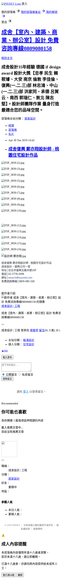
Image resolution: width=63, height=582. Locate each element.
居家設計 (30, 118)
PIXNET (16, 525)
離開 (20, 575)
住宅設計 (28, 344)
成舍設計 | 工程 (10, 306)
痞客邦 (34, 330)
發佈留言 (7, 379)
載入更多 (7, 357)
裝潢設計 (28, 340)
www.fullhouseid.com (20, 277)
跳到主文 (7, 58)
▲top (4, 350)
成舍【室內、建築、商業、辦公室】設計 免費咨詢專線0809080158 (30, 40)
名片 (11, 134)
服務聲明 (37, 528)
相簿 (11, 125)
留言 (42, 330)
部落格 (12, 129)
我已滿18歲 (8, 575)
